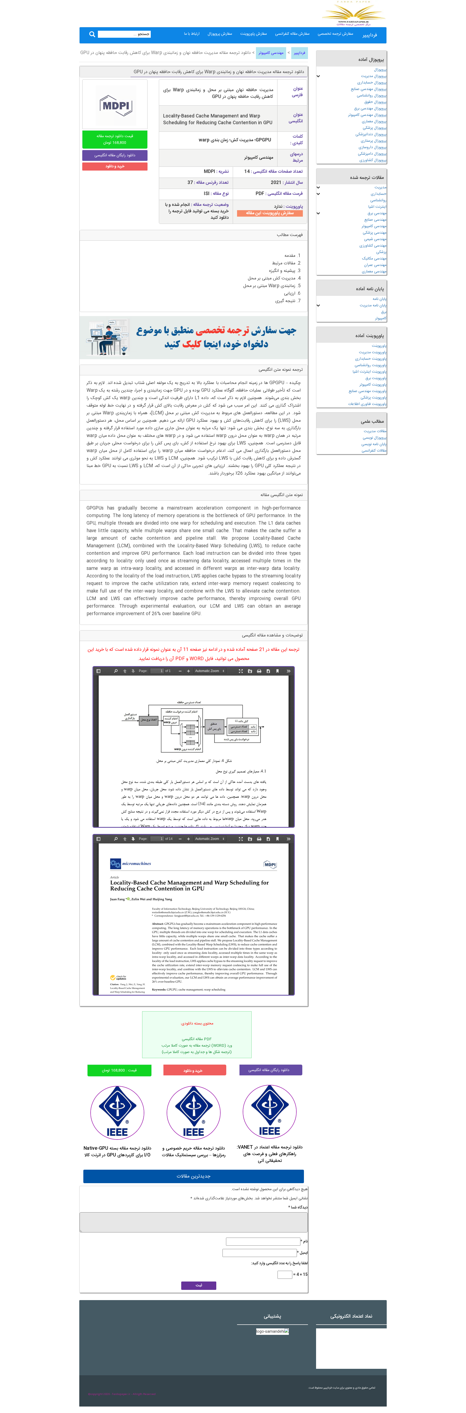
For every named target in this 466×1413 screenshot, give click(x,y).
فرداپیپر (370, 35)
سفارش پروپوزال (220, 34)
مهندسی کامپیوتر (271, 53)
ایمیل (302, 1253)
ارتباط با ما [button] (192, 34)
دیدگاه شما (298, 1207)
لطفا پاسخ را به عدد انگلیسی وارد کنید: (279, 1263)
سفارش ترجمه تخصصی (335, 34)
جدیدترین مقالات (193, 1176)
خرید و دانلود (114, 166)
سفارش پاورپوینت (253, 34)
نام (304, 1241)
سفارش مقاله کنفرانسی (292, 34)
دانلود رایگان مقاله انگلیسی (268, 1070)
